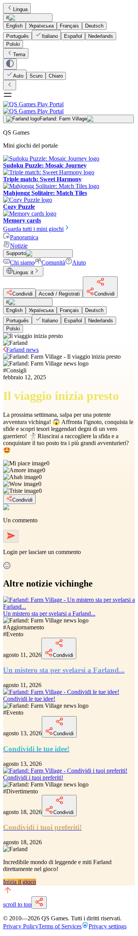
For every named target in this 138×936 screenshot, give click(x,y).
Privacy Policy (20, 926)
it (7, 17)
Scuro (36, 76)
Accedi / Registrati (59, 294)
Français (69, 26)
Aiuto (79, 262)
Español (73, 36)
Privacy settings (108, 926)
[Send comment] (10, 536)
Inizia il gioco (19, 882)
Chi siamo (22, 262)
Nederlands (100, 36)
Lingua (20, 9)
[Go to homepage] (69, 107)
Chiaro (56, 76)
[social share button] (39, 902)
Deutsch (94, 26)
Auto (18, 76)
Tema (19, 54)
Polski (13, 44)
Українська (41, 26)
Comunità (53, 262)
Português (17, 36)
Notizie (19, 245)
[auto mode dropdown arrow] (10, 64)
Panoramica (24, 237)
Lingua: (23, 272)
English (14, 26)
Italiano (50, 36)
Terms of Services (60, 926)
